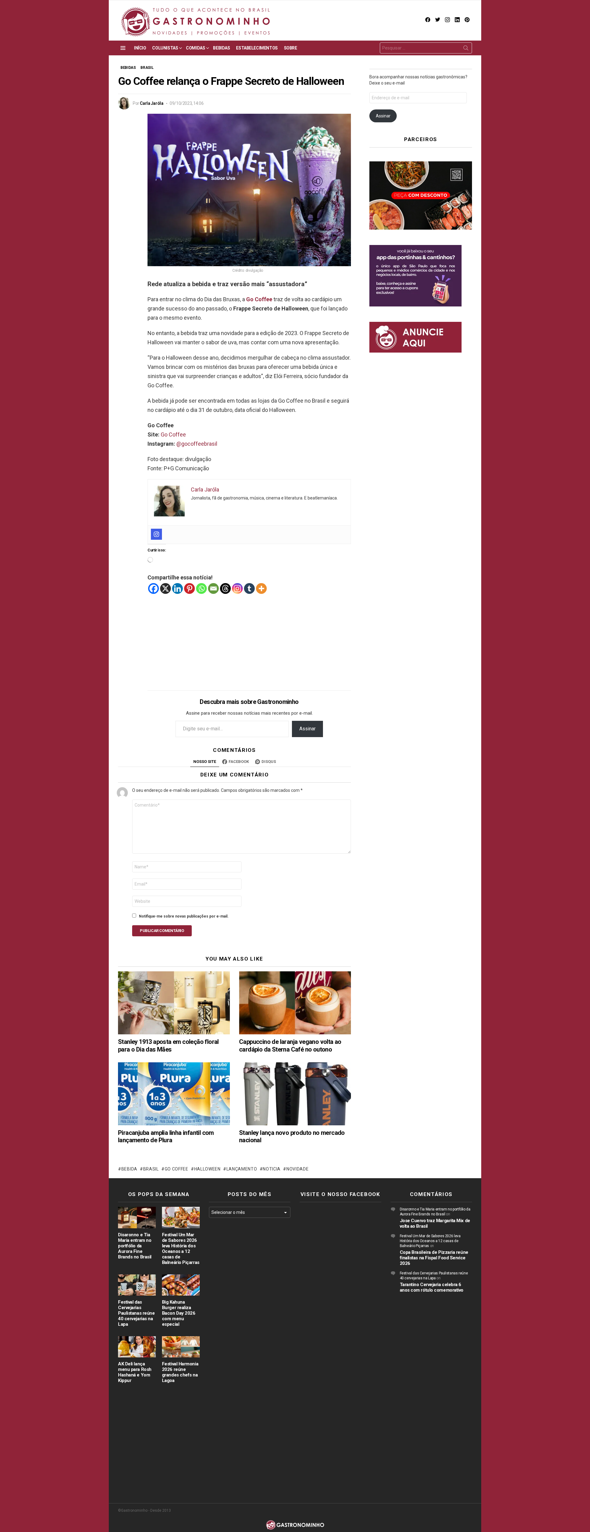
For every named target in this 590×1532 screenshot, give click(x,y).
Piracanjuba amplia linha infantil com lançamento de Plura (166, 1136)
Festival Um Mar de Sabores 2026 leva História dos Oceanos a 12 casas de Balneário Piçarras (180, 1248)
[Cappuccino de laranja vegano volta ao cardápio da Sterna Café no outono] (295, 1002)
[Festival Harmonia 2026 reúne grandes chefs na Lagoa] (181, 1346)
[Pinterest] (189, 588)
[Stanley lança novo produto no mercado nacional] (295, 1093)
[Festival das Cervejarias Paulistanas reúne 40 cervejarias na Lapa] (137, 1285)
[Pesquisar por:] (426, 47)
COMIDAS (195, 47)
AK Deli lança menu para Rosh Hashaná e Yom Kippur (134, 1372)
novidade (297, 1169)
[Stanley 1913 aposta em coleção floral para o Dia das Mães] (174, 1002)
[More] (261, 588)
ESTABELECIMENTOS (256, 47)
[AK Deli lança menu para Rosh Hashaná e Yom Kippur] (137, 1346)
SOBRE (290, 47)
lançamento (241, 1169)
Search (466, 49)
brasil (151, 1169)
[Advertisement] (249, 637)
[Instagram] (156, 534)
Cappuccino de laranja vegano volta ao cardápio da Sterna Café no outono (290, 1045)
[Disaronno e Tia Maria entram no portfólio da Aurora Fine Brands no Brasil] (137, 1217)
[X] (165, 588)
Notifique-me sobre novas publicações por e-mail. (184, 916)
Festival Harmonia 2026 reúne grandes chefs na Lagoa (180, 1372)
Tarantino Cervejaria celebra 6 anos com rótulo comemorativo (431, 1287)
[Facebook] (153, 588)
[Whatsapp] (201, 588)
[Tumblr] (249, 588)
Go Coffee (259, 299)
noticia (272, 1169)
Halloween (207, 1169)
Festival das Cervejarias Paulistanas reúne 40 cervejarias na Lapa (136, 1313)
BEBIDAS (221, 47)
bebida (129, 1169)
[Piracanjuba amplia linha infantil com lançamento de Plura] (174, 1093)
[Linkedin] (177, 588)
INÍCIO (140, 47)
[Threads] (225, 588)
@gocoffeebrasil (196, 443)
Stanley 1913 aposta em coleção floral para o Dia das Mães (168, 1045)
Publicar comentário (162, 930)
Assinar (307, 729)
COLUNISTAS (165, 47)
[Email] (213, 588)
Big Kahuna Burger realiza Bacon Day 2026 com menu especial (178, 1313)
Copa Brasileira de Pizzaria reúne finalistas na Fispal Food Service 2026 (434, 1258)
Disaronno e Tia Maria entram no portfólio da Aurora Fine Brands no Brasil (134, 1246)
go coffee (176, 1169)
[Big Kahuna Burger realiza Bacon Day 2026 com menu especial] (181, 1285)
